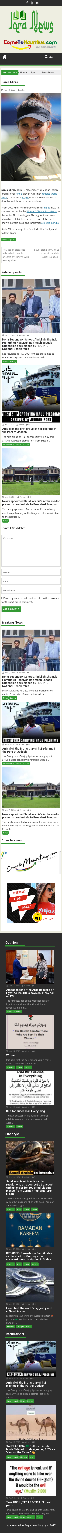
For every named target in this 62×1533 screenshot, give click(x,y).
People (26, 444)
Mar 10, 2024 (14, 1249)
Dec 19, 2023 (14, 1442)
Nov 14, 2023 (14, 1051)
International (8, 444)
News (4, 239)
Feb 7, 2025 (9, 335)
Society (13, 361)
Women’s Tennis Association (42, 211)
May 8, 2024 (10, 497)
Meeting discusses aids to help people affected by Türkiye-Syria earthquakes (16, 255)
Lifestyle (10, 1209)
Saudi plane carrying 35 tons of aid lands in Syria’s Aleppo (46, 253)
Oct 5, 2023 (13, 1498)
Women (28, 1067)
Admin (23, 89)
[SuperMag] (4, 57)
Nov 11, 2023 (14, 1107)
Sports (12, 239)
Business (10, 1326)
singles (46, 207)
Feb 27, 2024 (14, 985)
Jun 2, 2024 (9, 424)
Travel (34, 1209)
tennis (19, 193)
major (25, 197)
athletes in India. (50, 222)
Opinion (17, 1011)
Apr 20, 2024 (14, 1177)
